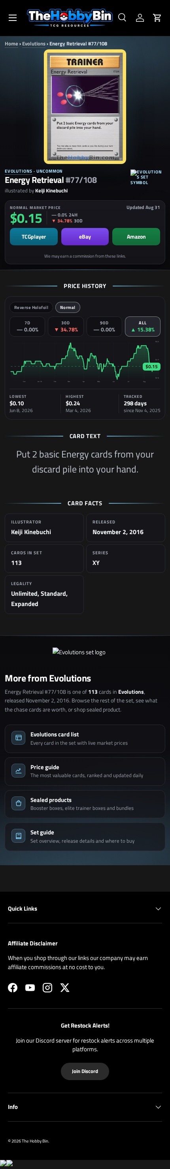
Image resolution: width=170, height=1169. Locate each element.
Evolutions (33, 43)
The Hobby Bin (35, 1140)
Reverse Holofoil (31, 307)
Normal (68, 307)
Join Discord (85, 1071)
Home (11, 43)
